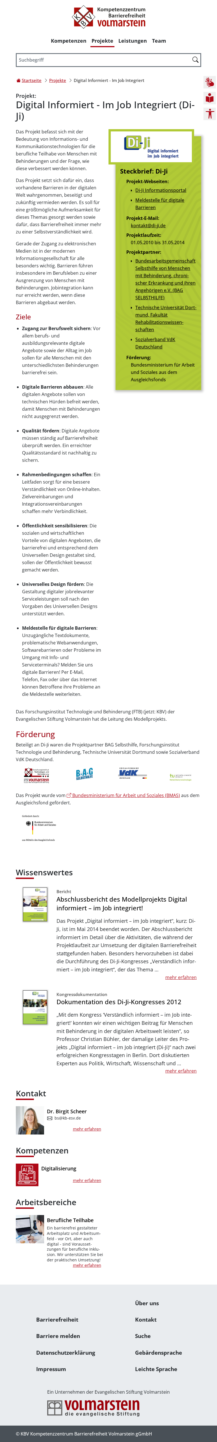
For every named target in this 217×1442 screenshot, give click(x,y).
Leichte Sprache (156, 1369)
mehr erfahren (181, 977)
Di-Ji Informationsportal (160, 190)
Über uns (147, 1303)
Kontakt (146, 1319)
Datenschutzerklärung (65, 1352)
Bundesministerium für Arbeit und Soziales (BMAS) (125, 795)
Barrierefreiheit (57, 1319)
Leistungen (132, 40)
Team (159, 40)
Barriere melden (58, 1336)
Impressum (51, 1369)
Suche (143, 1336)
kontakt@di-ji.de (148, 225)
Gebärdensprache (158, 1352)
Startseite (32, 80)
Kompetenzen (68, 40)
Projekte (102, 40)
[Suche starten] (195, 60)
